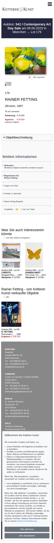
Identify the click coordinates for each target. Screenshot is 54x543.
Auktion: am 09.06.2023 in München (27, 28)
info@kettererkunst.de (14, 367)
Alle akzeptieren (27, 535)
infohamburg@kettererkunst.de (18, 391)
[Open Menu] (49, 4)
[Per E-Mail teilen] (16, 209)
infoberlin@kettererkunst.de (17, 416)
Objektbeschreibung (19, 137)
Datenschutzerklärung (27, 521)
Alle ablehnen (27, 529)
